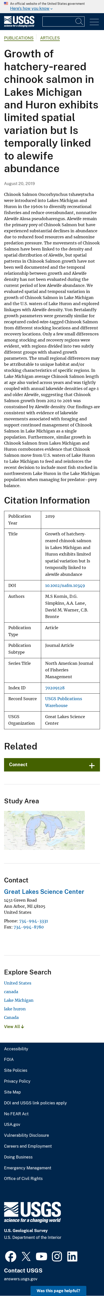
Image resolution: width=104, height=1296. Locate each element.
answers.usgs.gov (20, 1279)
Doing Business (18, 1157)
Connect (18, 764)
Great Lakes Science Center (44, 891)
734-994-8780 (29, 926)
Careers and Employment (28, 1146)
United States (17, 983)
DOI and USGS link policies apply (35, 1103)
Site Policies (15, 1070)
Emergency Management (27, 1168)
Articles (50, 38)
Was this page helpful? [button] (58, 1290)
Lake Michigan (19, 1000)
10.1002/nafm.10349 (65, 585)
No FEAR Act (16, 1114)
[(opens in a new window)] (10, 1256)
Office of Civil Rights (23, 1178)
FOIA (9, 1059)
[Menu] (94, 22)
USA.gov (12, 1124)
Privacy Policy (17, 1081)
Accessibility (16, 1049)
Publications (19, 38)
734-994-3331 (33, 920)
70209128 (55, 688)
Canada (11, 1017)
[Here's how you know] (52, 6)
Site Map (12, 1092)
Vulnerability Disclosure (26, 1135)
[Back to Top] (85, 1277)
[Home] (19, 26)
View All (12, 1026)
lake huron (15, 1008)
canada (11, 991)
